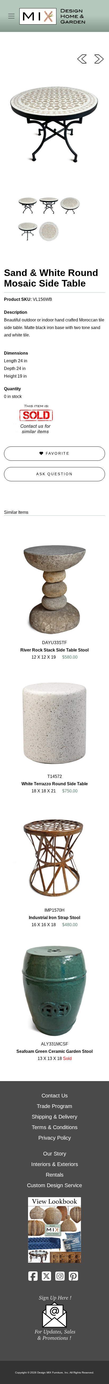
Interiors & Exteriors (54, 1164)
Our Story (54, 1154)
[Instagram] (60, 1278)
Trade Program (54, 1106)
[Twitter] (46, 1278)
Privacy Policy (54, 1138)
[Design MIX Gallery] (52, 16)
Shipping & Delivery (54, 1117)
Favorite (57, 453)
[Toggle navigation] (11, 16)
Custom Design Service (54, 1185)
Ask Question (54, 474)
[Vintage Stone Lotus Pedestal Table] (99, 58)
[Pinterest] (73, 1278)
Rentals (54, 1175)
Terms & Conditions (55, 1127)
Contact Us (55, 1095)
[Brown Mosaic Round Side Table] (82, 58)
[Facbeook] (33, 1278)
